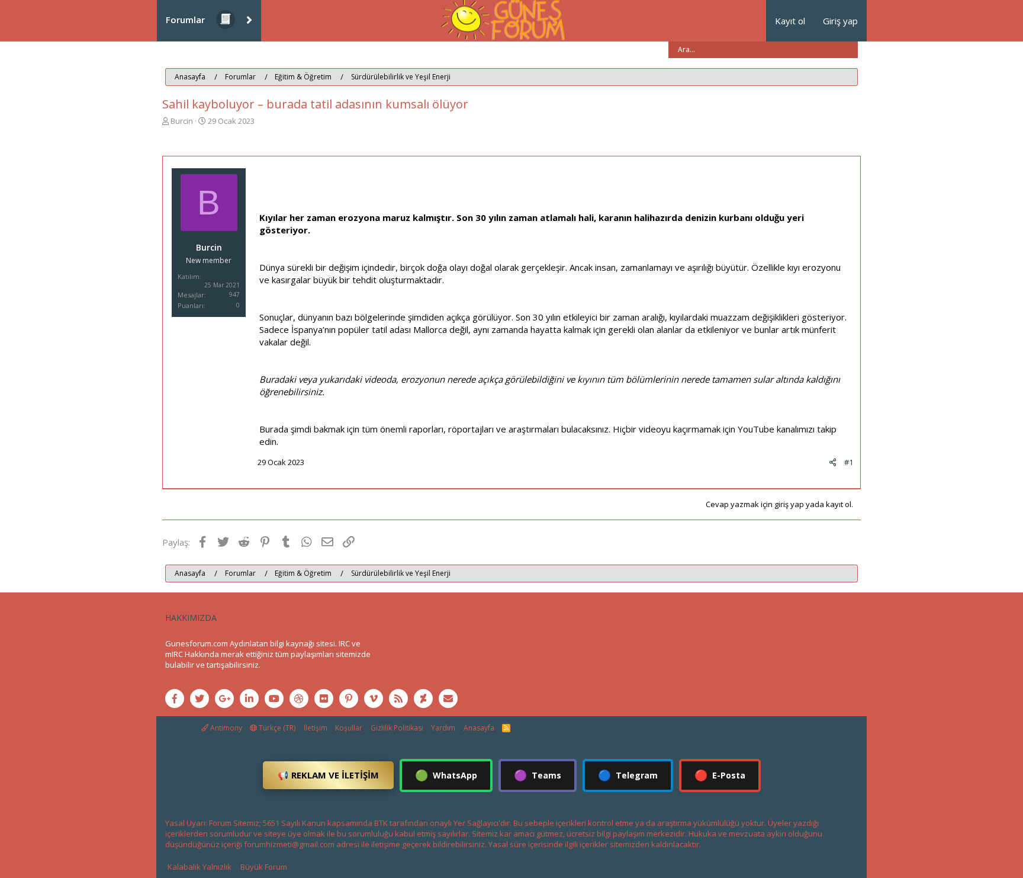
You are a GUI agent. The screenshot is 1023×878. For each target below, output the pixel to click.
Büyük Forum (263, 866)
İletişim (315, 728)
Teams (537, 775)
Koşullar (348, 728)
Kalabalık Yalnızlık (199, 866)
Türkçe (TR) (276, 728)
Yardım (443, 728)
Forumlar (185, 19)
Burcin (181, 121)
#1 (848, 462)
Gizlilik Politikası (397, 728)
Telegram (628, 775)
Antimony (225, 728)
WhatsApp (446, 775)
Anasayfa (479, 728)
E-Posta (719, 775)
